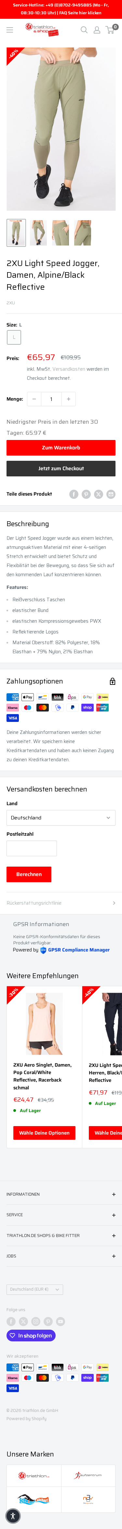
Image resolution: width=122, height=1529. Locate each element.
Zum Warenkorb (61, 448)
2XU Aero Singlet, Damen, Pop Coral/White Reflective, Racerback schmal (42, 1076)
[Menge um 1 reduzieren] (34, 399)
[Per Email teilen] (110, 494)
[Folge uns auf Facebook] (11, 1321)
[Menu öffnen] (10, 30)
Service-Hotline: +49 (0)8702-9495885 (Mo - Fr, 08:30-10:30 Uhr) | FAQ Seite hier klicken (61, 9)
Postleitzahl (20, 834)
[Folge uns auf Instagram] (35, 1321)
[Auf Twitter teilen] (98, 494)
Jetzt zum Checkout (61, 468)
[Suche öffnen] (84, 29)
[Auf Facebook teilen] (73, 494)
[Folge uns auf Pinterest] (48, 1321)
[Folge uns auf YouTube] (60, 1321)
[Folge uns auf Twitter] (23, 1321)
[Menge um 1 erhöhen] (68, 399)
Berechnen (29, 874)
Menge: (15, 399)
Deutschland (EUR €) (29, 1289)
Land (12, 803)
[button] (13, 1516)
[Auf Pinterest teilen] (86, 494)
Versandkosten (68, 369)
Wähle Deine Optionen (44, 1133)
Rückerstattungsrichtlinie (34, 903)
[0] (110, 30)
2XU (11, 302)
